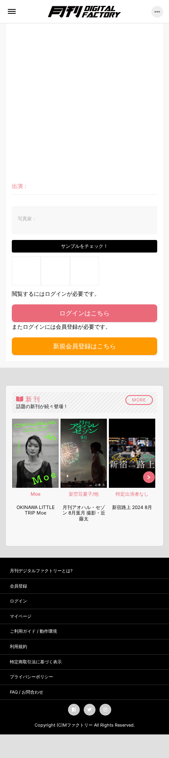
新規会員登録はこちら (84, 346)
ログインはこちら (84, 313)
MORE (139, 400)
